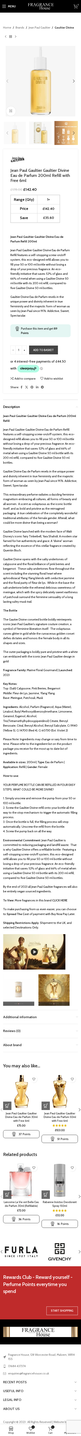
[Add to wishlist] (33, 1079)
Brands (20, 27)
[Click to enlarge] (11, 111)
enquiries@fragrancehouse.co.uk (28, 1373)
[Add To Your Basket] (7, 1106)
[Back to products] (10, 36)
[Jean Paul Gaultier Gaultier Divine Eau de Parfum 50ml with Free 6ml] (60, 1091)
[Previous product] (5, 36)
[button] (7, 81)
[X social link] (26, 387)
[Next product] (15, 36)
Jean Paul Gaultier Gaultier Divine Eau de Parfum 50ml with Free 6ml (60, 1117)
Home (7, 27)
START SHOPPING (62, 1310)
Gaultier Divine (64, 27)
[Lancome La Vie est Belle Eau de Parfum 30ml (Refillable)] (21, 1180)
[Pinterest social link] (32, 387)
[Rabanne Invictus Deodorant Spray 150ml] (60, 1180)
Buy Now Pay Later (63, 914)
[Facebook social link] (21, 387)
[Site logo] (40, 6)
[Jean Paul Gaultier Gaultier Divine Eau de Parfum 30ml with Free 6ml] (21, 1091)
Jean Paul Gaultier (39, 27)
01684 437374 (17, 1366)
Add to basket (43, 350)
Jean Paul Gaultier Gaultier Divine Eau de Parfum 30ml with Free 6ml (21, 1117)
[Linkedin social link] (37, 387)
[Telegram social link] (42, 387)
